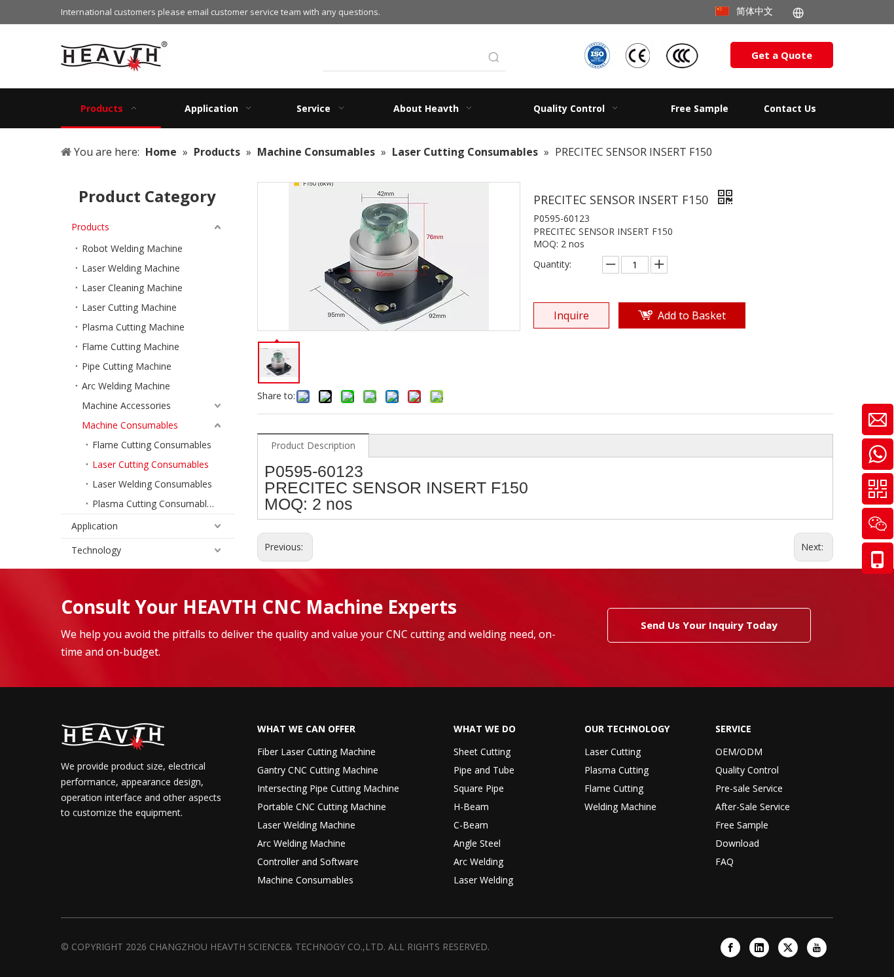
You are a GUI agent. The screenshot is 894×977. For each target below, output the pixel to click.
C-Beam (471, 825)
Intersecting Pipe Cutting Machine (328, 788)
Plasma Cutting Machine (133, 327)
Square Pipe (479, 788)
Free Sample (741, 825)
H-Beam (471, 806)
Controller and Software (308, 861)
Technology (96, 550)
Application (94, 526)
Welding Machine (620, 806)
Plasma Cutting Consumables (154, 503)
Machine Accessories (126, 405)
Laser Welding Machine (131, 268)
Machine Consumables (130, 425)
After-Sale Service (752, 806)
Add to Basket (692, 315)
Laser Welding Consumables (152, 484)
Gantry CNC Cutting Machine (317, 770)
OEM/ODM (738, 751)
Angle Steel (477, 843)
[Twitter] (788, 947)
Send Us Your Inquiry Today (709, 624)
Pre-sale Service (749, 788)
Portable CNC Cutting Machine (321, 806)
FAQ (724, 861)
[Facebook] (730, 947)
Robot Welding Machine (132, 248)
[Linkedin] (759, 947)
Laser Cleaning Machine (132, 287)
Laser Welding (483, 880)
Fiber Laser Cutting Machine (316, 751)
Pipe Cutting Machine (126, 366)
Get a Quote (781, 55)
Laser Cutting (612, 751)
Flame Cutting (613, 788)
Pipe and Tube (484, 770)
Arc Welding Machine (126, 386)
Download (737, 843)
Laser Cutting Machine (129, 307)
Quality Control (747, 770)
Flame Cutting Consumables (151, 444)
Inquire (571, 315)
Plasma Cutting (616, 770)
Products (90, 227)
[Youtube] (817, 947)
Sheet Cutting (482, 751)
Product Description (313, 445)
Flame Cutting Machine (130, 346)
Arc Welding (478, 861)
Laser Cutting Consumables (150, 464)
